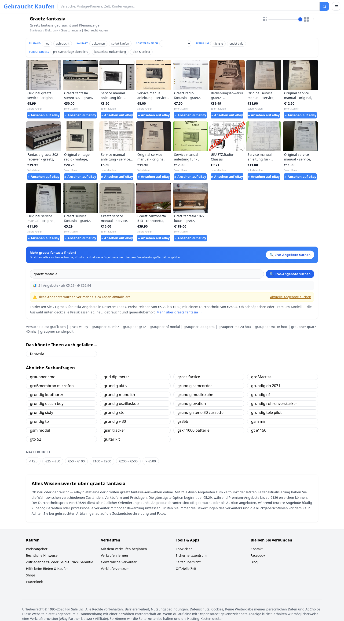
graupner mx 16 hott (271, 326)
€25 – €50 (52, 461)
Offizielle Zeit (186, 568)
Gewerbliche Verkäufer (119, 562)
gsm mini (259, 421)
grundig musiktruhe (195, 394)
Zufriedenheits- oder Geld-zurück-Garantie (59, 562)
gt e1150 (258, 430)
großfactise (261, 376)
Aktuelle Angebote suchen (290, 297)
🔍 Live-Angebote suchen (290, 274)
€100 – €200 (102, 461)
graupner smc (42, 376)
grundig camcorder (194, 385)
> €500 (151, 461)
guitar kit (112, 439)
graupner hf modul (165, 326)
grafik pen (58, 326)
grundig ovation (191, 403)
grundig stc (114, 412)
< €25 (33, 461)
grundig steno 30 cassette (200, 412)
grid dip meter (116, 376)
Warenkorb (34, 581)
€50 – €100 (76, 461)
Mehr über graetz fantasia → (179, 312)
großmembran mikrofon (52, 385)
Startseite (36, 30)
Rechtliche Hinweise (42, 555)
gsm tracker (114, 430)
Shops (31, 575)
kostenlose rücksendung (110, 52)
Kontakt (257, 549)
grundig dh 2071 (265, 385)
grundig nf (260, 394)
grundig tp (39, 421)
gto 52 (35, 439)
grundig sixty (41, 412)
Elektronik (51, 30)
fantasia (37, 353)
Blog (254, 562)
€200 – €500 (128, 461)
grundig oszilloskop (121, 403)
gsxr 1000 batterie (193, 430)
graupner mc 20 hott (235, 326)
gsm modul (40, 430)
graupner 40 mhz (105, 326)
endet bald (236, 44)
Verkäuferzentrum (115, 568)
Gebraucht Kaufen (29, 6)
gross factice (188, 376)
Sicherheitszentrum (191, 555)
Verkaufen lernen (114, 555)
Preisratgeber (37, 549)
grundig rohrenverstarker (274, 403)
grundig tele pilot (266, 412)
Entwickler (184, 549)
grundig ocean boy (46, 403)
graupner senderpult (56, 331)
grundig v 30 (115, 421)
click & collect (141, 52)
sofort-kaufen (120, 44)
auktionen (98, 44)
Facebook (258, 555)
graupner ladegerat (199, 326)
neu (46, 44)
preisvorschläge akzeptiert (70, 52)
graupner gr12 (134, 326)
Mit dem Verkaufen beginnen (124, 549)
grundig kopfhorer (46, 394)
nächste (218, 44)
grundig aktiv (115, 385)
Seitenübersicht (188, 562)
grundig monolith (119, 394)
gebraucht (62, 44)
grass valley (79, 326)
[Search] (324, 6)
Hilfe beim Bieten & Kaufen (47, 568)
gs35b (182, 421)
